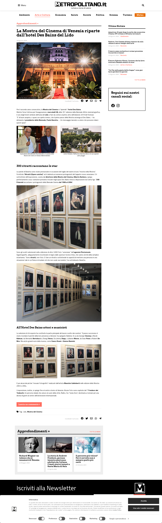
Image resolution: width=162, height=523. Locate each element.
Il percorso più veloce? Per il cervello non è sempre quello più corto (87, 459)
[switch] (62, 518)
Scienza (113, 15)
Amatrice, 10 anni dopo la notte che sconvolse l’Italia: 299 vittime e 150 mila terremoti (126, 33)
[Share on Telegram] (100, 101)
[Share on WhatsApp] (96, 101)
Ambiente (24, 15)
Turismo (127, 15)
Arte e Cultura (42, 15)
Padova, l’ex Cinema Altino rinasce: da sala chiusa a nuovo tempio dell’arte (125, 42)
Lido (24, 411)
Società (87, 15)
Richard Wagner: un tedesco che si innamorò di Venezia (29, 458)
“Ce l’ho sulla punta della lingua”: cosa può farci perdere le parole (125, 71)
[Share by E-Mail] (91, 101)
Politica (100, 15)
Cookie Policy (117, 510)
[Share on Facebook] (82, 101)
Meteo (140, 15)
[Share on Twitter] (87, 101)
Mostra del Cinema (34, 411)
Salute (74, 15)
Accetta (144, 501)
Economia (60, 15)
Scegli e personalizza (117, 519)
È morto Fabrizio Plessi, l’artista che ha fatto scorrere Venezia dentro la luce (126, 61)
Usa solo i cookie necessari (143, 508)
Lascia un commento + (29, 404)
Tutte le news (140, 80)
